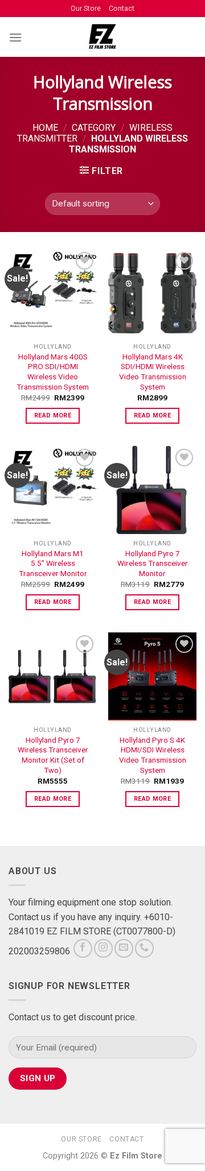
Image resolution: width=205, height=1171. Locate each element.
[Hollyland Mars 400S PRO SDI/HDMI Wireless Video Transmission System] (53, 293)
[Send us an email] (123, 948)
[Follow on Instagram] (103, 948)
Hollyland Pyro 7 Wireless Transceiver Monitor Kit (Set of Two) (53, 755)
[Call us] (144, 948)
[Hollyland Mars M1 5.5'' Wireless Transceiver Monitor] (53, 490)
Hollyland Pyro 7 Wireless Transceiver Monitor (152, 563)
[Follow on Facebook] (82, 948)
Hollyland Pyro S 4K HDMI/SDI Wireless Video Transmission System (152, 755)
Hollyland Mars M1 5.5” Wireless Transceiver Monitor (53, 563)
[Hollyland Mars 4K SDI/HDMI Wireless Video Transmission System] (152, 293)
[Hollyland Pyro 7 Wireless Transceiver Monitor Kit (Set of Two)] (53, 676)
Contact (121, 8)
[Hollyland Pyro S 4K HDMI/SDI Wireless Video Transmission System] (152, 676)
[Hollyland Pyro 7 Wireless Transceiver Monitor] (152, 490)
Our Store (86, 8)
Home (45, 127)
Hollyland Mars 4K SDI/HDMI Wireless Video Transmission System (152, 371)
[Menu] (15, 37)
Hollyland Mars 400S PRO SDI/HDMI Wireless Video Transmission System (53, 371)
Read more (52, 415)
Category (94, 127)
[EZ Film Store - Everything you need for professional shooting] (103, 37)
